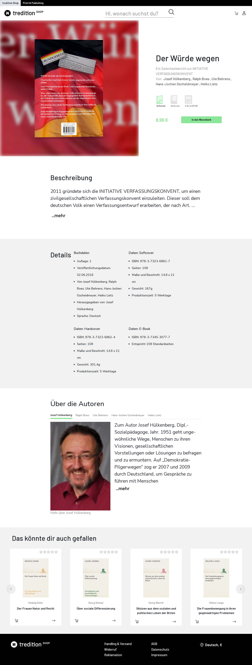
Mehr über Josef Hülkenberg (70, 513)
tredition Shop (10, 3)
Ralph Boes (201, 79)
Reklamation (113, 655)
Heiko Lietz (209, 84)
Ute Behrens (221, 79)
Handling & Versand (118, 644)
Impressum (159, 655)
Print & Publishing (33, 3)
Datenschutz (160, 649)
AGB (154, 644)
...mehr (58, 216)
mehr (122, 488)
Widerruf (110, 649)
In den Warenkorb (201, 119)
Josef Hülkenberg (177, 79)
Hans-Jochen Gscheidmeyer (177, 84)
